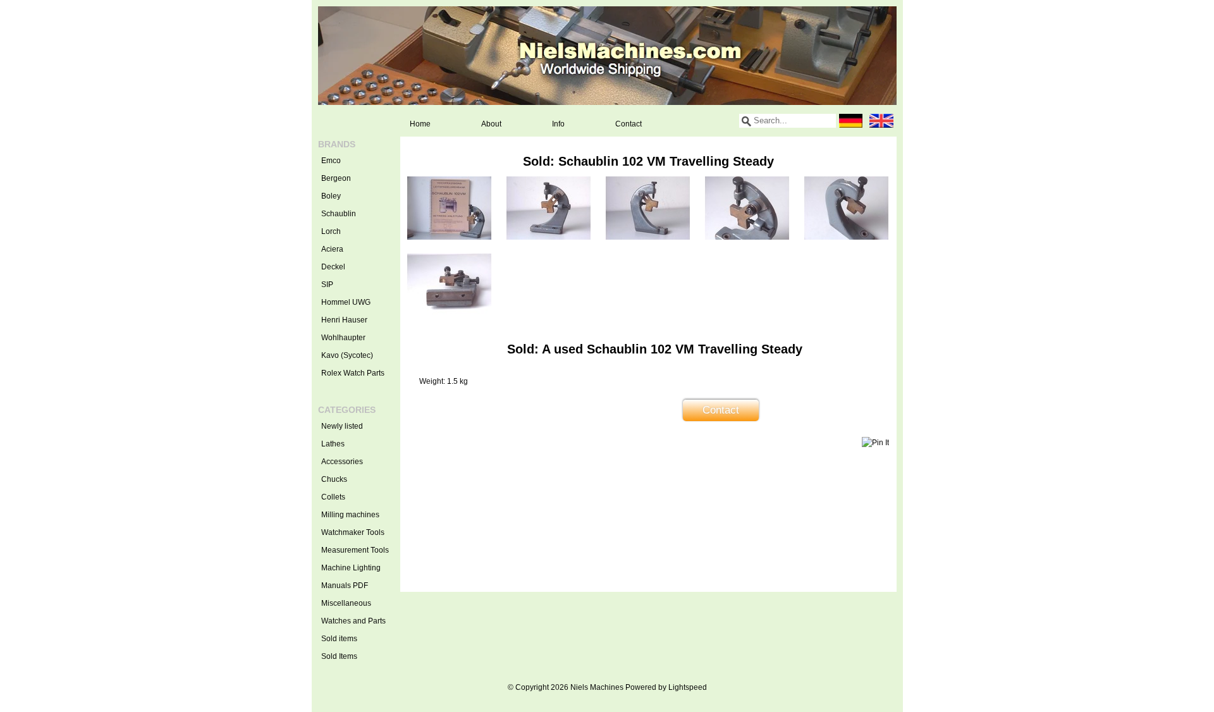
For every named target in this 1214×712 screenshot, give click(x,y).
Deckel (333, 266)
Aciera (332, 249)
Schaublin (338, 213)
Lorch (331, 231)
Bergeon (336, 178)
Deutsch (851, 121)
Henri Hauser (344, 320)
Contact (628, 124)
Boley (331, 196)
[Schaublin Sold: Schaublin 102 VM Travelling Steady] (449, 237)
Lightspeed (687, 687)
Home (420, 124)
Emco (331, 160)
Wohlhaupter (343, 337)
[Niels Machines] (607, 55)
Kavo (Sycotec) (347, 355)
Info (558, 124)
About (491, 124)
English (881, 121)
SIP (327, 284)
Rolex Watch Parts (352, 373)
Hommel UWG (346, 302)
